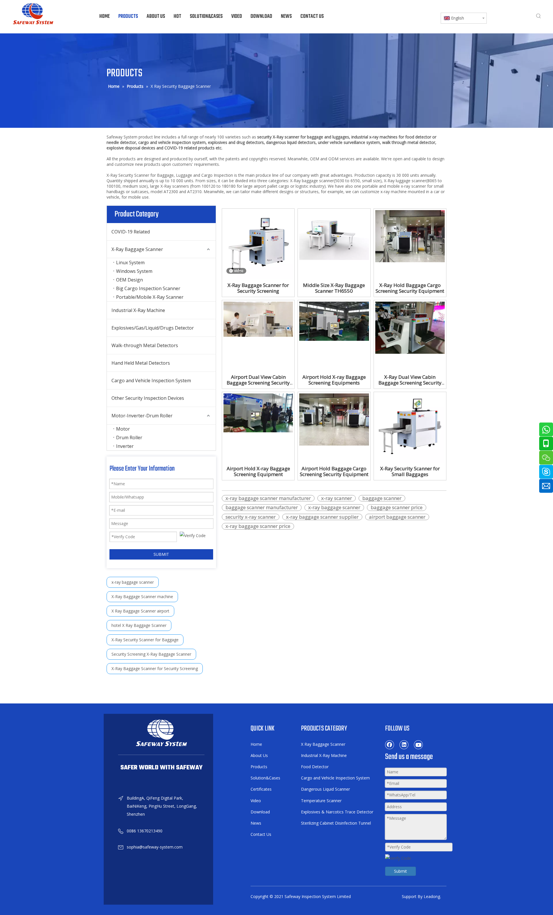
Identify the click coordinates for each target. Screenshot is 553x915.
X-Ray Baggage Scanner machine (142, 596)
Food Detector (315, 766)
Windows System (134, 271)
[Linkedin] (404, 744)
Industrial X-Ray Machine (138, 310)
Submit (400, 871)
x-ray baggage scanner (132, 582)
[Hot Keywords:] (538, 16)
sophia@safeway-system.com (155, 847)
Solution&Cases (265, 778)
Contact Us (261, 834)
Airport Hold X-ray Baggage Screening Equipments (334, 380)
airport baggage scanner (397, 517)
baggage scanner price (397, 507)
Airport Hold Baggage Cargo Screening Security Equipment (334, 471)
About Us (259, 755)
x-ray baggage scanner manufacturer (268, 498)
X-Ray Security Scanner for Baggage (145, 639)
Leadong (432, 896)
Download (260, 812)
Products (259, 766)
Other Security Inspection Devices (147, 398)
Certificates (261, 789)
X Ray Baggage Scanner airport (140, 611)
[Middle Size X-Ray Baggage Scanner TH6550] (334, 234)
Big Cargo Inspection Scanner (148, 288)
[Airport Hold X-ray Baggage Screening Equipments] (334, 320)
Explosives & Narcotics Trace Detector (337, 812)
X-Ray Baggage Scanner (137, 249)
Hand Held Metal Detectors (140, 363)
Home (256, 744)
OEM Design (129, 280)
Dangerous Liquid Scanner (325, 789)
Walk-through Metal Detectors (144, 345)
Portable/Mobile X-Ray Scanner (149, 297)
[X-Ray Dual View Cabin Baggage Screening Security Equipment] (410, 327)
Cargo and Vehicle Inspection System (151, 380)
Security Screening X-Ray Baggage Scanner (151, 654)
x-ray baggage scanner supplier (322, 517)
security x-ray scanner (251, 517)
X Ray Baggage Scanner (323, 744)
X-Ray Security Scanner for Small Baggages (410, 471)
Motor (123, 429)
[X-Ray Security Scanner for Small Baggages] (410, 427)
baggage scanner (382, 498)
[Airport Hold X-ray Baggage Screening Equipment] (258, 412)
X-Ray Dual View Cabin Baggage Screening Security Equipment (410, 380)
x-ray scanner (336, 498)
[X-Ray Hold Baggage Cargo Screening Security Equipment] (410, 235)
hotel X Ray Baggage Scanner (138, 625)
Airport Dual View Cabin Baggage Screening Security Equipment (258, 380)
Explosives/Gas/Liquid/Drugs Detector (152, 328)
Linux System (130, 262)
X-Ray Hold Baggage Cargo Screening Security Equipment (410, 288)
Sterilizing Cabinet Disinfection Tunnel (336, 823)
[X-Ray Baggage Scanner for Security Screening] (258, 244)
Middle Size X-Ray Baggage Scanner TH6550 (334, 288)
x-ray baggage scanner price (258, 526)
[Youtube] (418, 744)
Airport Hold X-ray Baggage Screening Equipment (258, 471)
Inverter (125, 446)
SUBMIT (161, 554)
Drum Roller (129, 437)
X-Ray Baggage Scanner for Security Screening (154, 668)
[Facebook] (389, 744)
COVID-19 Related (130, 232)
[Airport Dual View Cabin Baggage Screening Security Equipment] (258, 318)
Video (256, 800)
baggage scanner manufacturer (262, 507)
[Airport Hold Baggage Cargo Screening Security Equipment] (334, 419)
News (256, 823)
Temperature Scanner (321, 800)
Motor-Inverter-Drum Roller (142, 415)
